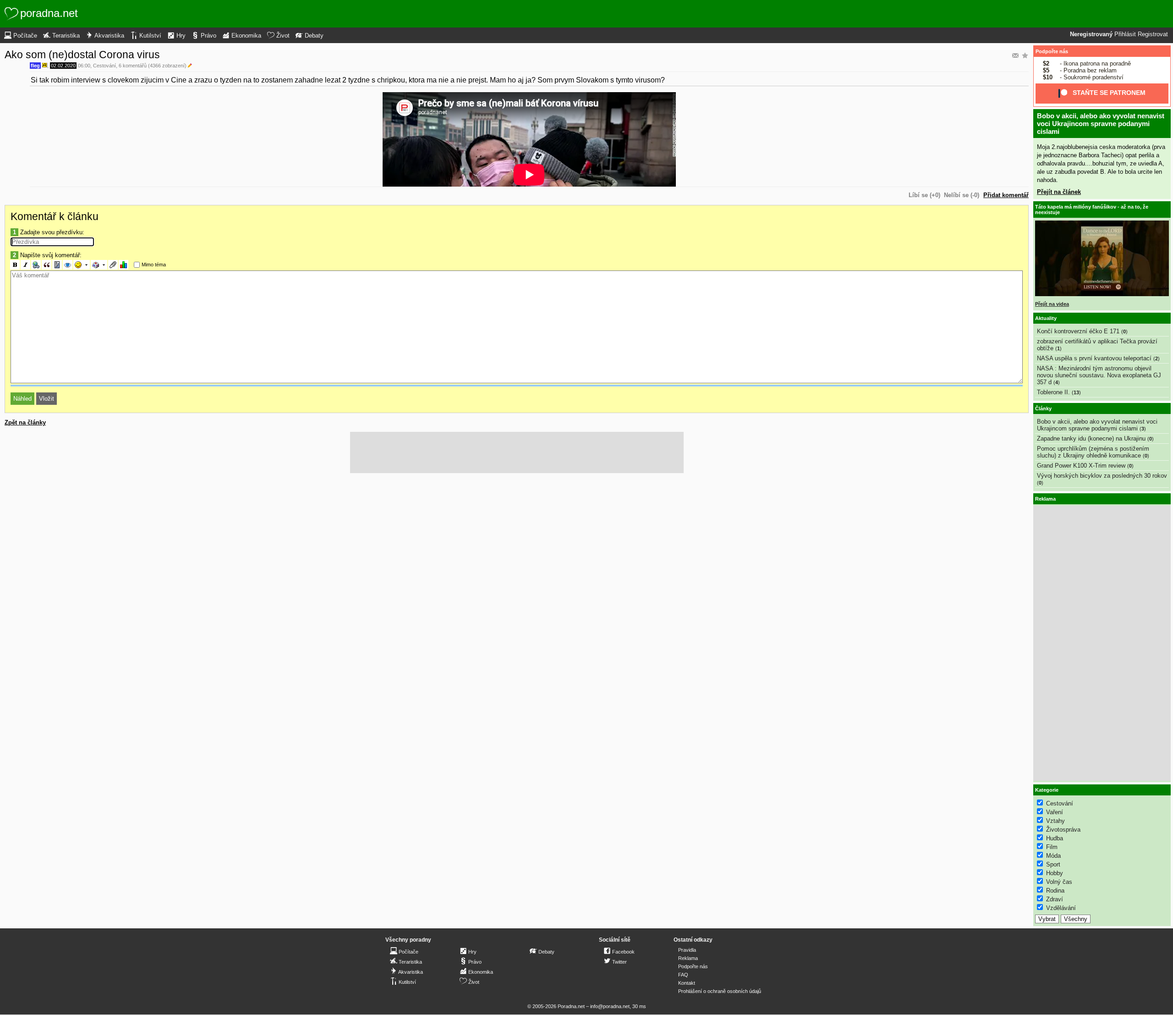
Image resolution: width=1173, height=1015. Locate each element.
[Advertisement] (517, 452)
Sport (1053, 864)
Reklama (688, 958)
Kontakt (686, 983)
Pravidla (687, 950)
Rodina (1055, 890)
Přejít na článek (1059, 191)
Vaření (1054, 812)
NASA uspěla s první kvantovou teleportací (1094, 358)
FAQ (683, 974)
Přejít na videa (1052, 304)
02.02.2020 (63, 65)
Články (1043, 408)
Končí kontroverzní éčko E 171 (1078, 331)
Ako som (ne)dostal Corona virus (82, 55)
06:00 (84, 65)
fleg (35, 65)
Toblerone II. (1053, 392)
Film (1052, 847)
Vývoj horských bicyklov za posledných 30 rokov (1102, 475)
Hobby (1054, 873)
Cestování (104, 65)
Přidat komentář (1006, 195)
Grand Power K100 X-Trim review (1081, 465)
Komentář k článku (55, 216)
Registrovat (1153, 34)
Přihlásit (1125, 34)
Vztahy (1055, 820)
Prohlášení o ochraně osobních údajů (719, 991)
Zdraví (1054, 899)
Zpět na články (25, 422)
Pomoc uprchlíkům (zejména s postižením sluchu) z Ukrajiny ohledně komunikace (1093, 452)
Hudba (1054, 838)
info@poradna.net (610, 1006)
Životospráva (1063, 829)
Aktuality (1046, 318)
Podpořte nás (1052, 51)
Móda (1053, 855)
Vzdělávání (1061, 908)
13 (1076, 392)
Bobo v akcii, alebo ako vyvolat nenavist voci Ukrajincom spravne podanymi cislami (1100, 123)
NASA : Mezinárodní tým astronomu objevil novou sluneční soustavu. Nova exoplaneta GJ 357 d (1099, 375)
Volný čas (1059, 881)
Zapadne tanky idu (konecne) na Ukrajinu (1091, 438)
